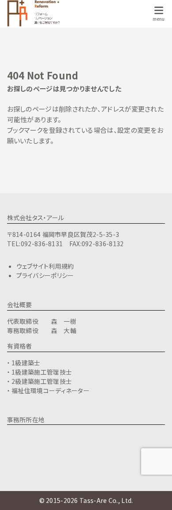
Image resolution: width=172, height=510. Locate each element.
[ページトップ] (154, 492)
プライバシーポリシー (45, 275)
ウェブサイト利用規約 (45, 266)
